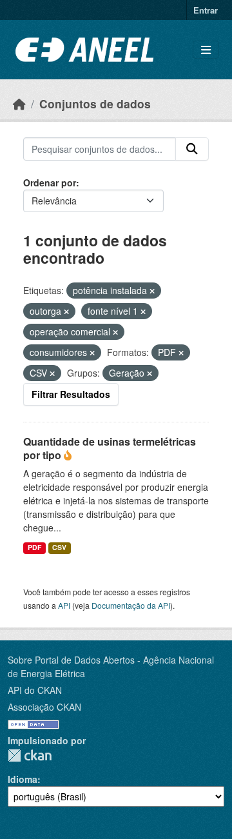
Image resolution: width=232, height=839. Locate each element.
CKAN (30, 755)
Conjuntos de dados (95, 103)
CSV (59, 547)
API (64, 605)
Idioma (22, 779)
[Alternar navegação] (206, 50)
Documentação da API (131, 605)
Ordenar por (49, 182)
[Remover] (152, 291)
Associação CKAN (44, 706)
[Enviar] (192, 149)
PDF (34, 547)
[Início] (19, 103)
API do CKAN (35, 690)
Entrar (205, 10)
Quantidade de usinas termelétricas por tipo (109, 448)
